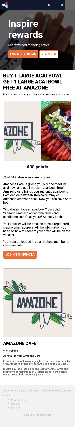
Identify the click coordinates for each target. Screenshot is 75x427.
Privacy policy (18, 400)
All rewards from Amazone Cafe (21, 356)
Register (48, 54)
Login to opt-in (23, 54)
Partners (16, 407)
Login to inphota (20, 254)
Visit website (10, 350)
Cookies (15, 404)
